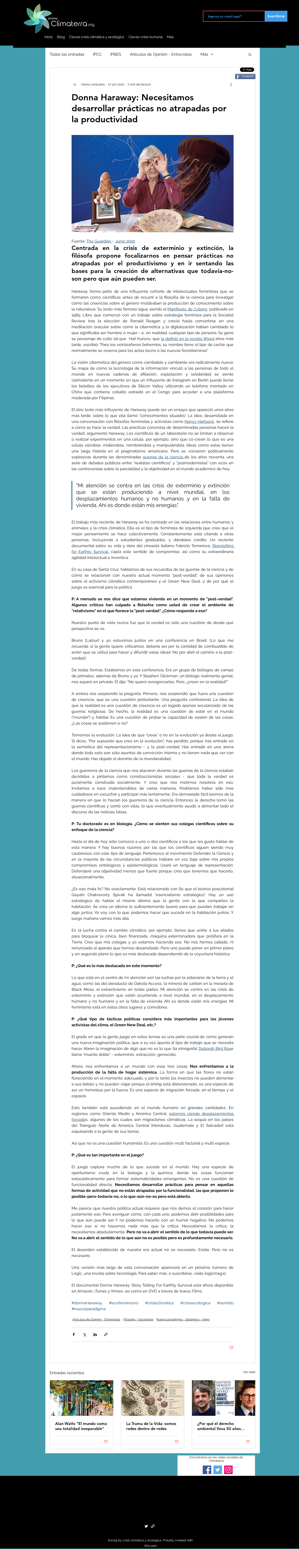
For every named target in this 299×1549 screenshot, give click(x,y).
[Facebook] (207, 1470)
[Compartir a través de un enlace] (106, 1334)
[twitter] (146, 1526)
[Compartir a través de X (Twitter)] (84, 1334)
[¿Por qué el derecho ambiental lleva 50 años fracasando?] (223, 1398)
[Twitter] (217, 1470)
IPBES (115, 54)
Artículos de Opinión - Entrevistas (161, 54)
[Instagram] (228, 1470)
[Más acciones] (231, 84)
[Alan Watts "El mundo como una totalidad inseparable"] (81, 1398)
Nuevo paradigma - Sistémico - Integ (183, 1319)
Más (204, 54)
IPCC (97, 54)
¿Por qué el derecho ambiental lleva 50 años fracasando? (219, 1426)
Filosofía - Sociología (138, 1319)
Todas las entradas (67, 54)
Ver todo (249, 1372)
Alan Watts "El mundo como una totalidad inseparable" (81, 1426)
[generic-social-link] (153, 1526)
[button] (250, 54)
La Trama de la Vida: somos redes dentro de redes (151, 1426)
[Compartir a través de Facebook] (74, 1334)
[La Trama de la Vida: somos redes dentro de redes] (152, 1398)
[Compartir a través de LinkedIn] (95, 1334)
